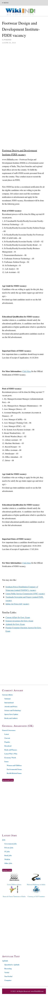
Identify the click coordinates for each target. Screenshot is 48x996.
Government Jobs (10, 844)
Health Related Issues (14, 773)
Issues (6, 761)
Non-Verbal (8, 976)
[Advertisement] (24, 71)
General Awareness (8, 730)
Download (7, 746)
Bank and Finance (10, 750)
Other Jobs (8, 863)
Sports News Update (11, 714)
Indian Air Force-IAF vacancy (17, 604)
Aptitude (5, 961)
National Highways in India (36, 884)
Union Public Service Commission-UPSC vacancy (25, 593)
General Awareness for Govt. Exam (19, 620)
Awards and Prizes (10, 706)
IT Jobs (7, 851)
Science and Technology (12, 710)
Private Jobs (8, 847)
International (9, 702)
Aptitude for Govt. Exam (15, 624)
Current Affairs (7, 695)
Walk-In (7, 859)
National (7, 698)
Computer (7, 980)
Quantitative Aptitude (11, 964)
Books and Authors (11, 718)
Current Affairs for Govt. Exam (18, 617)
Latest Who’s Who (10, 753)
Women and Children (14, 765)
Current (7, 738)
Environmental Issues (14, 769)
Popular (7, 742)
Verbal (6, 972)
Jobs (3, 840)
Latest (6, 734)
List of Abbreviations (14, 884)
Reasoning (8, 968)
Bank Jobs (8, 855)
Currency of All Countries (36, 896)
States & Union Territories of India (14, 896)
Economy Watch (10, 757)
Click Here (26, 371)
